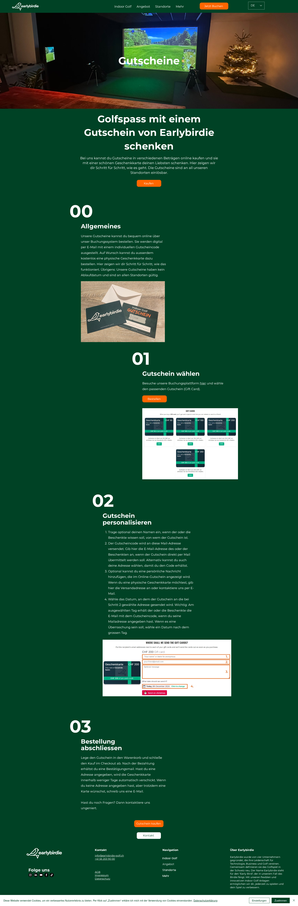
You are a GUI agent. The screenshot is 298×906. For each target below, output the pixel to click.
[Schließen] (294, 900)
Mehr (165, 876)
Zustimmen (281, 900)
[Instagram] (30, 875)
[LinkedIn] (36, 875)
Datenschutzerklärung (205, 900)
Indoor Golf (169, 858)
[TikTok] (52, 875)
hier (203, 383)
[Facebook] (46, 875)
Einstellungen (259, 900)
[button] (123, 6)
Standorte (169, 870)
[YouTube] (41, 875)
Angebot (168, 864)
